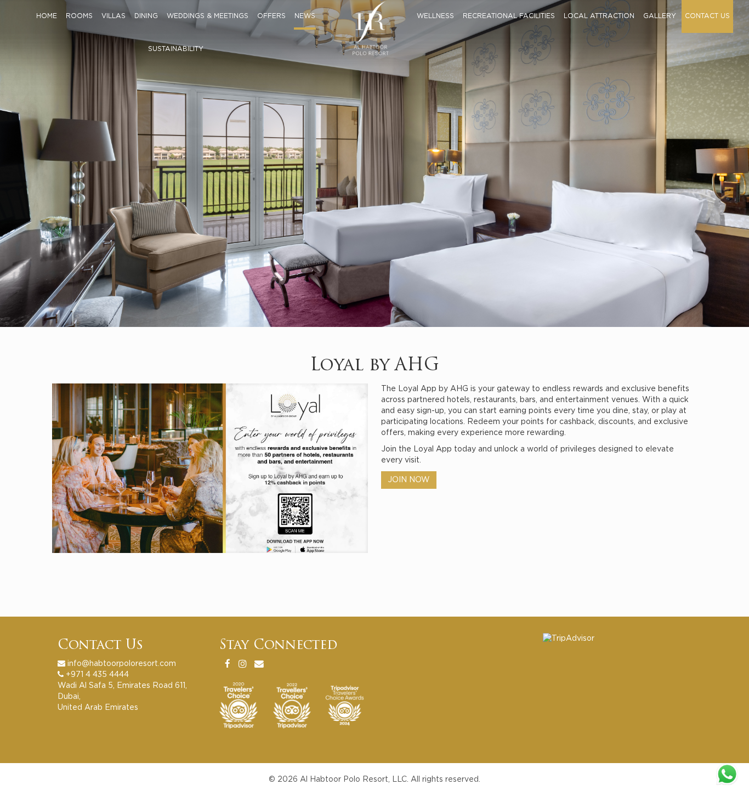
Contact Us (100, 645)
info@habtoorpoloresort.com (121, 663)
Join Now (409, 480)
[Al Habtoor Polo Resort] (377, 24)
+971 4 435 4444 (97, 674)
